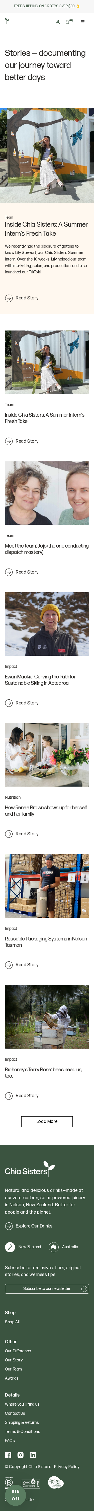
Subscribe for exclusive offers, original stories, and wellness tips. (43, 1271)
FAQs (10, 1440)
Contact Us (15, 1413)
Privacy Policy (66, 1467)
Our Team (13, 1369)
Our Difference (18, 1351)
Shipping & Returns (22, 1422)
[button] (69, 22)
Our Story (14, 1360)
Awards (12, 1378)
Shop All (12, 1322)
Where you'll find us (22, 1404)
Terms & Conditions (22, 1431)
